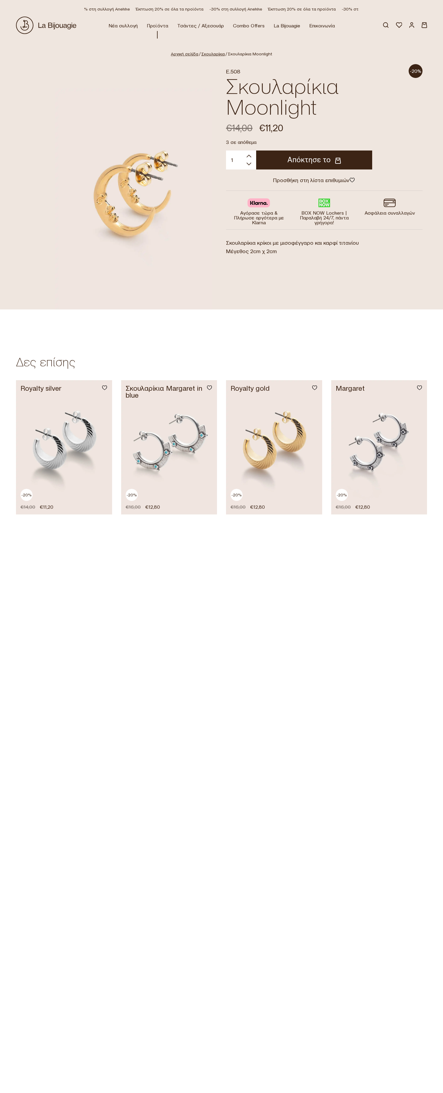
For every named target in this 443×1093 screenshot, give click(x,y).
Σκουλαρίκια (213, 54)
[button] (101, 502)
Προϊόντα (157, 26)
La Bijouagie (287, 26)
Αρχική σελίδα (184, 54)
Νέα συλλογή (123, 26)
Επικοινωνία (322, 26)
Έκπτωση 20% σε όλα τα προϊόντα (162, 9)
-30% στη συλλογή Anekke (96, 9)
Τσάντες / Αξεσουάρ (200, 26)
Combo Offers (249, 26)
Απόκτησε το (309, 159)
